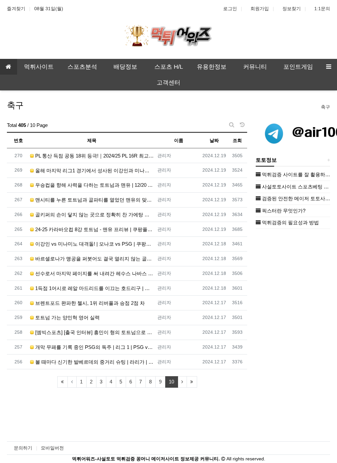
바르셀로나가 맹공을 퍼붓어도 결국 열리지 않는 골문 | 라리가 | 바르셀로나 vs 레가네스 (94, 258)
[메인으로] (8, 67)
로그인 (230, 8)
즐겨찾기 (16, 8)
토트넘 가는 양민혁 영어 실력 (67, 317)
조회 (237, 140)
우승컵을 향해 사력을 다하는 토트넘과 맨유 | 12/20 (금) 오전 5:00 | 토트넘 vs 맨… (94, 185)
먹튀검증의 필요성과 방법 (290, 222)
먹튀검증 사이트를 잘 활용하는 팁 (295, 174)
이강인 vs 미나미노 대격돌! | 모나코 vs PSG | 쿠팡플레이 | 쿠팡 (94, 244)
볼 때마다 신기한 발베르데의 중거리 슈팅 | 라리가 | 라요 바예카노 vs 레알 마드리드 (94, 362)
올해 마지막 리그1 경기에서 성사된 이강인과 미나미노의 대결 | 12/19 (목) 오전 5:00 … (94, 170)
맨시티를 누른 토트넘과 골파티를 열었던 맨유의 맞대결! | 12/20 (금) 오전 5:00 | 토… (94, 200)
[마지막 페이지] (192, 382)
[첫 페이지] (62, 382)
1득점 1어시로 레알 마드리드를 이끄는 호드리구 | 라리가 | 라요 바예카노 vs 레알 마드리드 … (94, 288)
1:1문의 (322, 8)
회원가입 (259, 8)
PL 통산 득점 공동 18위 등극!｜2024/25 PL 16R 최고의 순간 (94, 155)
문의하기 (23, 448)
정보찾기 (291, 8)
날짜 (214, 140)
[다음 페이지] (182, 382)
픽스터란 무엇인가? (283, 210)
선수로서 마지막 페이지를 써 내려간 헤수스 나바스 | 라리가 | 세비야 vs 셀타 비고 (94, 273)
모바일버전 (52, 448)
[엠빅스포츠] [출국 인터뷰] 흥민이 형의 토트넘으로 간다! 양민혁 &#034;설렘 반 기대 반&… (94, 332)
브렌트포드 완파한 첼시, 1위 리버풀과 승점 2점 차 (89, 303)
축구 (325, 107)
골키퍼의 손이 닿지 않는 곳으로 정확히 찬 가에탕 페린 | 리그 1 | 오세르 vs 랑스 (94, 214)
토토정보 (266, 160)
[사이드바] (328, 67)
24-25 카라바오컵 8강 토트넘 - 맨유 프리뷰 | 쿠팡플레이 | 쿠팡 (94, 229)
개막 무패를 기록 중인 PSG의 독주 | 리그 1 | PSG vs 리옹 (94, 347)
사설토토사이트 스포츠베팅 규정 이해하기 (295, 186)
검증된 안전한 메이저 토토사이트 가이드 (295, 198)
